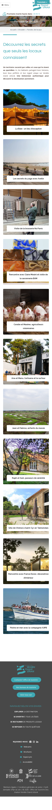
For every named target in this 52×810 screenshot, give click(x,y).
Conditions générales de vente (30, 787)
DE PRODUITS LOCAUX (26, 722)
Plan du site (16, 789)
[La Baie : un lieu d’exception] (26, 112)
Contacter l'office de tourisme (26, 680)
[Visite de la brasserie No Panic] (26, 212)
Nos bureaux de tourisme (26, 687)
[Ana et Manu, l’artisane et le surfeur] (26, 361)
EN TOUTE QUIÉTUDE (26, 727)
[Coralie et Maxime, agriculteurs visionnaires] (26, 312)
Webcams (27, 747)
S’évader (21, 29)
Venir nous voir (26, 695)
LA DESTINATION (26, 711)
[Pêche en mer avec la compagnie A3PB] (26, 611)
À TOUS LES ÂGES (26, 717)
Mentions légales (10, 787)
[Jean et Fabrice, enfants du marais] (26, 411)
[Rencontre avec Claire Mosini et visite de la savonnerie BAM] (26, 262)
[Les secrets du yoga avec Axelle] (26, 162)
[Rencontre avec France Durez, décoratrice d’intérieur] (26, 561)
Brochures (28, 752)
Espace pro (27, 757)
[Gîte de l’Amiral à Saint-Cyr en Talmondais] (26, 511)
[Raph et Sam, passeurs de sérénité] (26, 461)
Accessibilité (27, 762)
